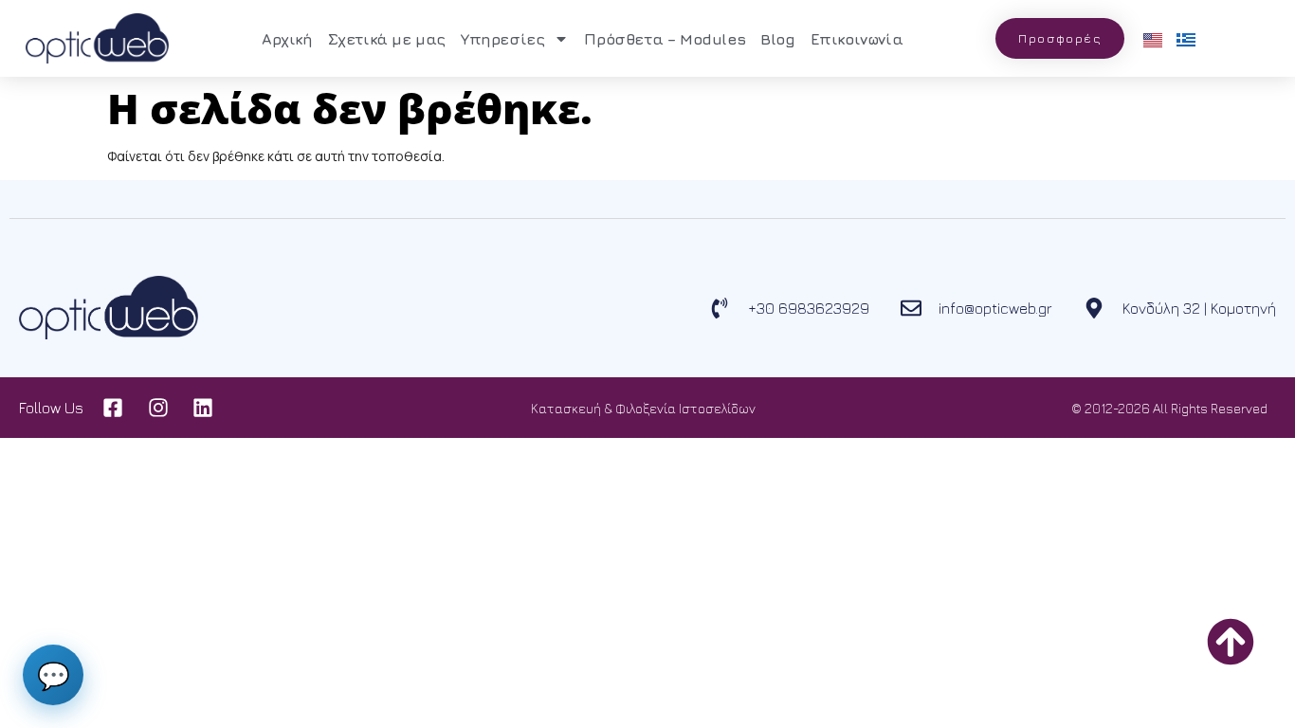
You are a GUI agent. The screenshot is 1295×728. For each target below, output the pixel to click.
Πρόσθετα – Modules (664, 38)
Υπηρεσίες (502, 38)
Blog (777, 38)
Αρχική (287, 38)
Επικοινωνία (857, 38)
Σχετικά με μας (387, 38)
